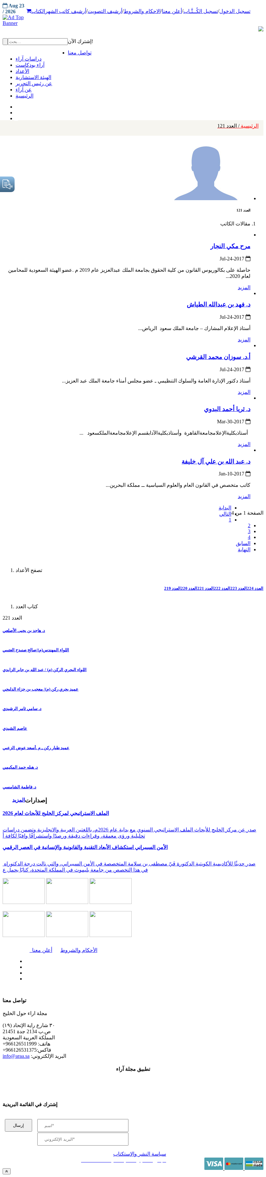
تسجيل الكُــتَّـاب (200, 11)
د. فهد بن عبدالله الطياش (218, 304)
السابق (243, 543)
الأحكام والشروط (78, 950)
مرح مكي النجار (230, 246)
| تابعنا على (80, 979)
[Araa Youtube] (16, 117)
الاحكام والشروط (142, 11)
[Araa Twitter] (16, 111)
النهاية (244, 549)
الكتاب (38, 11)
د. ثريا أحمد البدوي (227, 409)
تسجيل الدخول (234, 11)
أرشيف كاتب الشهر (65, 11)
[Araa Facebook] (24, 959)
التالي (225, 514)
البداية (225, 507)
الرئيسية (238, 126)
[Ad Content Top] (133, 20)
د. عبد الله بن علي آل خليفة (216, 461)
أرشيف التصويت (105, 11)
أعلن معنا (172, 11)
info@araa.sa (16, 1056)
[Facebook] (15, 105)
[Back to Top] (7, 1171)
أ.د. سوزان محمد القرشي (218, 356)
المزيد (244, 287)
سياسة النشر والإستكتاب (139, 1154)
